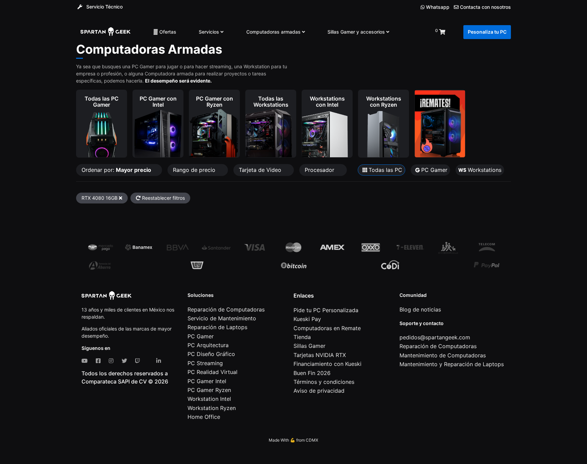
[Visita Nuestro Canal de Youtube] (86, 360)
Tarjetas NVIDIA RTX (320, 355)
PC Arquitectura (208, 345)
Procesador (320, 169)
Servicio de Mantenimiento (222, 318)
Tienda (302, 337)
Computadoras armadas (274, 32)
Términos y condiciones (324, 381)
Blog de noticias (420, 309)
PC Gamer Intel (207, 381)
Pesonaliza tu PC (487, 32)
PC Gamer (201, 336)
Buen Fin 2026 (312, 373)
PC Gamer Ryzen (209, 390)
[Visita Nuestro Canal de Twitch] (139, 360)
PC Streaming (205, 363)
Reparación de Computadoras (226, 309)
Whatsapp (437, 7)
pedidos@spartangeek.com (434, 337)
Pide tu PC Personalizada (326, 310)
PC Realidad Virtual (212, 372)
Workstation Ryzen (212, 408)
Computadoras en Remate (327, 328)
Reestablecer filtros (163, 198)
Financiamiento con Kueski (327, 363)
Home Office (204, 416)
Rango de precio (195, 169)
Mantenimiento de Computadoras (442, 355)
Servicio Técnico (104, 7)
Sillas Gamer (309, 345)
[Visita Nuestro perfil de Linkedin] (160, 360)
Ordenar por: (116, 169)
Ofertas (167, 32)
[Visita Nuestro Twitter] (126, 360)
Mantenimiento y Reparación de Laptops (451, 364)
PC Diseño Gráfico (211, 354)
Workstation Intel (209, 398)
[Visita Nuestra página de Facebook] (99, 360)
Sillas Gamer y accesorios (356, 32)
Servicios (209, 32)
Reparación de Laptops (217, 327)
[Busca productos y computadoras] (412, 32)
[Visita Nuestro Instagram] (112, 360)
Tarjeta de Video (261, 169)
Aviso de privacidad (319, 390)
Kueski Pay (307, 319)
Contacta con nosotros (485, 7)
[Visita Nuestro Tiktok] (149, 360)
